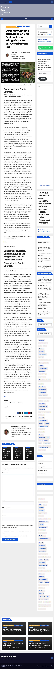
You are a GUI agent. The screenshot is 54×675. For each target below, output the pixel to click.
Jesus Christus (42, 403)
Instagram (47, 665)
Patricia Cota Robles (43, 420)
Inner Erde (46, 400)
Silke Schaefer (42, 437)
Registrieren (41, 460)
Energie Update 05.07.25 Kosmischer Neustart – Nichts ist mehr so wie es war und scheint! (44, 305)
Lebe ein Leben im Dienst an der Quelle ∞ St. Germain (45, 313)
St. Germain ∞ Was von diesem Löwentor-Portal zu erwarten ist (44, 242)
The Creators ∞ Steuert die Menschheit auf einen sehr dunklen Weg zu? (44, 266)
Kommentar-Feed (42, 470)
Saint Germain (42, 431)
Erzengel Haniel (42, 386)
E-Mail (52, 665)
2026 (40, 345)
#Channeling (14, 58)
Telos (40, 443)
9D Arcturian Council (43, 343)
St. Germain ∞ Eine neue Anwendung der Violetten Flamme (44, 260)
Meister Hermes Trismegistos (44, 412)
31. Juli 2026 (33, 633)
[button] (49, 18)
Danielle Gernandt (42, 374)
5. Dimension (41, 340)
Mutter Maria (41, 417)
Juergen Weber (16, 51)
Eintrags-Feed (41, 467)
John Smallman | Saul (43, 406)
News (24, 26)
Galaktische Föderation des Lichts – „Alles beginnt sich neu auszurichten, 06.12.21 (45, 281)
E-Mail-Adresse (6, 507)
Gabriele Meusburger (43, 395)
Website (4, 515)
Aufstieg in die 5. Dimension (44, 518)
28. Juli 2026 (33, 647)
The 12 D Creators (47, 443)
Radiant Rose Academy (43, 426)
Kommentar (5, 472)
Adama (44, 345)
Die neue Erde (8, 656)
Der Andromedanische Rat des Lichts (44, 380)
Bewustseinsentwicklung (11, 26)
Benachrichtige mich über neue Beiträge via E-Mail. (16, 536)
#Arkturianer (13, 54)
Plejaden (40, 423)
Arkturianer (41, 348)
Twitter (43, 665)
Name (4, 500)
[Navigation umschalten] (26, 19)
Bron (5, 396)
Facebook (39, 665)
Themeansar (3, 666)
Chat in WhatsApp (47, 48)
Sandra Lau (41, 434)
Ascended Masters (42, 354)
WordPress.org (42, 474)
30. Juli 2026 (7, 647)
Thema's (27, 26)
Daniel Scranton (42, 535)
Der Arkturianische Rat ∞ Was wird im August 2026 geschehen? (44, 249)
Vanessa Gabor (42, 450)
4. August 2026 (7, 633)
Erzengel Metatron (42, 389)
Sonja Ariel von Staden (43, 440)
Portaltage (47, 423)
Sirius (48, 437)
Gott (40, 556)
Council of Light (42, 371)
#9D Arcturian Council (25, 52)
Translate (49, 34)
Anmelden (40, 463)
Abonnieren (42, 78)
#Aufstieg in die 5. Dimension (17, 56)
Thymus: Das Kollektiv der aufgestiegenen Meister (44, 447)
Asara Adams (41, 351)
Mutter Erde (41, 573)
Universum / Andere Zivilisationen (12, 27)
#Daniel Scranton (21, 58)
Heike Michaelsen (46, 556)
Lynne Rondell (42, 409)
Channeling (41, 365)
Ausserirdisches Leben (43, 362)
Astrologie (41, 357)
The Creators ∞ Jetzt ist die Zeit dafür (13, 644)
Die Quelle (41, 383)
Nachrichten (19, 26)
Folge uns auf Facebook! (45, 185)
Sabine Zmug (41, 429)
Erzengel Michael (42, 392)
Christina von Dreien (43, 368)
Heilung (40, 400)
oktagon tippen (42, 285)
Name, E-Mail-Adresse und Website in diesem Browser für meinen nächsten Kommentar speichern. (17, 526)
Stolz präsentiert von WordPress (7, 665)
